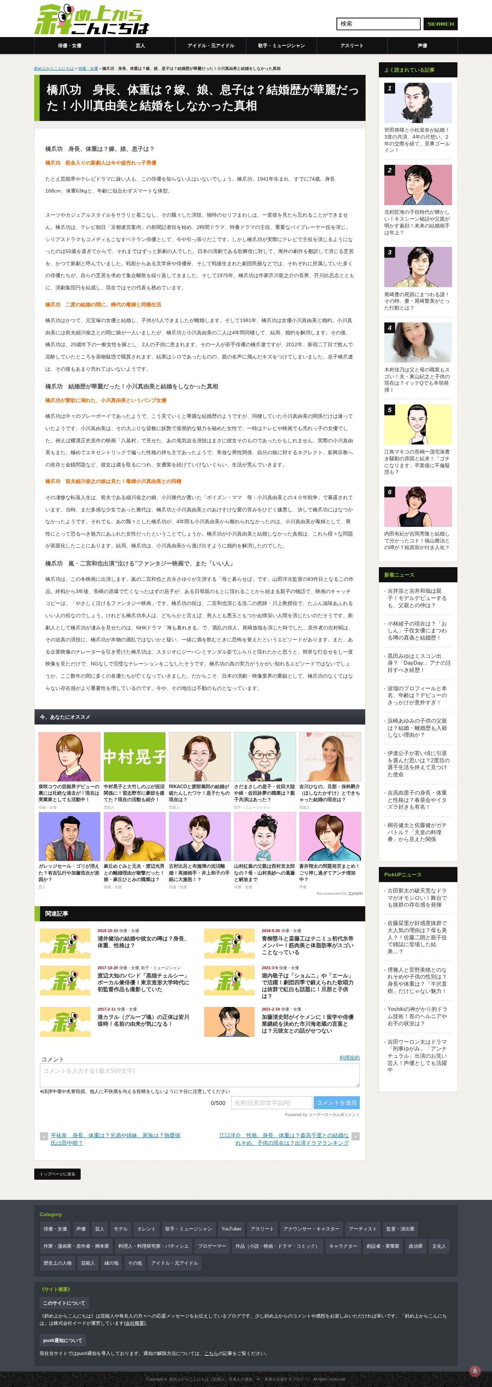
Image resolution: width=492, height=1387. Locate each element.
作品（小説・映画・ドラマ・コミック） (278, 1246)
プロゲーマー (212, 1246)
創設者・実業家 (383, 1246)
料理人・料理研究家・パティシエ (153, 1246)
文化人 (439, 1246)
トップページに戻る (57, 1174)
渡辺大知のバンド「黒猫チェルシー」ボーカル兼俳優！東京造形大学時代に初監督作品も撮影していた (143, 982)
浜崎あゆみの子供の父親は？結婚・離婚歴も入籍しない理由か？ (417, 728)
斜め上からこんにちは (54, 68)
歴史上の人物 (58, 1263)
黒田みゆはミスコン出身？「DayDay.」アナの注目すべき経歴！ (419, 663)
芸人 (140, 45)
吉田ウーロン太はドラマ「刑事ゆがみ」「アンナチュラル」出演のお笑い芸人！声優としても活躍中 (417, 1056)
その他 (135, 1263)
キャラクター (343, 1246)
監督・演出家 (400, 1229)
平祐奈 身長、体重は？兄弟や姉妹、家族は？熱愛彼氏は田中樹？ (115, 1139)
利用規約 (350, 1058)
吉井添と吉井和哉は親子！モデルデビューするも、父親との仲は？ (417, 598)
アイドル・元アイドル (211, 45)
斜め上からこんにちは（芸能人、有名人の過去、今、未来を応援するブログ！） (240, 1379)
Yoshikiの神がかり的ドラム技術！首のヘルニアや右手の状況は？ (418, 1016)
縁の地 (111, 1263)
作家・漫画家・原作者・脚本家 (76, 1246)
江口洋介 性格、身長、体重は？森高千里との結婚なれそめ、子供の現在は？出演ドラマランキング (284, 1139)
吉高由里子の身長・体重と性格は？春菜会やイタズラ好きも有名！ (417, 800)
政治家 (416, 1246)
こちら (211, 1353)
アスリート (352, 45)
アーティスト (363, 1229)
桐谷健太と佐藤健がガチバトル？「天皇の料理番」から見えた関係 (417, 832)
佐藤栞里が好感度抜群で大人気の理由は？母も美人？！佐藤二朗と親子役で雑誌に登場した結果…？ (417, 937)
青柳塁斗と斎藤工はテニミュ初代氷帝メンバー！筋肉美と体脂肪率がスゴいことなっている (308, 945)
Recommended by (332, 893)
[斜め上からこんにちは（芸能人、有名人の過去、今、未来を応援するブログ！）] (91, 20)
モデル (121, 1229)
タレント (146, 1229)
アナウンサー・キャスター (311, 1229)
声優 (422, 45)
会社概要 (134, 1323)
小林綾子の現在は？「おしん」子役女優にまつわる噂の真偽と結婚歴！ (417, 630)
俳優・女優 (69, 45)
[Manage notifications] (475, 1371)
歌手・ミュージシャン (281, 45)
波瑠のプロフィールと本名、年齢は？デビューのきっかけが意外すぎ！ (417, 695)
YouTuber (231, 1229)
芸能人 (88, 1263)
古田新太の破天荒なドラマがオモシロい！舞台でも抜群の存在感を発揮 (417, 897)
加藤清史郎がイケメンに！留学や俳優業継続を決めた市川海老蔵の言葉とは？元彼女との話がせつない (308, 1024)
